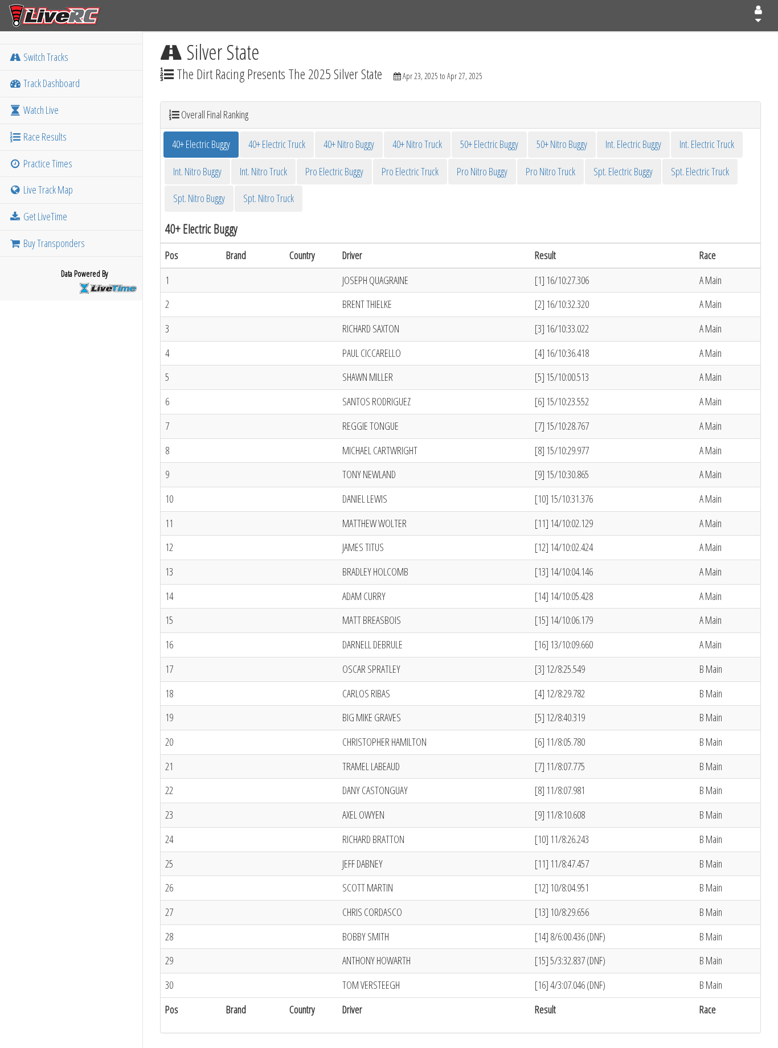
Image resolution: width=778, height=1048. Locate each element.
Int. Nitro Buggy (197, 171)
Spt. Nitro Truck (268, 198)
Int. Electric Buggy (633, 144)
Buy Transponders (53, 243)
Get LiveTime (44, 216)
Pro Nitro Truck (550, 171)
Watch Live (40, 110)
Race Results (44, 136)
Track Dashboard (51, 83)
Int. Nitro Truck (263, 171)
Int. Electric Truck (706, 144)
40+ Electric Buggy (201, 144)
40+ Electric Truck (276, 144)
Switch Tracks (45, 57)
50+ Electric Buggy (489, 144)
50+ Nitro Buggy (562, 144)
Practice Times (47, 163)
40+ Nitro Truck (417, 144)
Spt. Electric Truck (700, 171)
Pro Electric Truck (410, 171)
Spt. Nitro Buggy (199, 198)
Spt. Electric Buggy (623, 171)
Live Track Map (47, 189)
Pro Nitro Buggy (482, 171)
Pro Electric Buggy (334, 171)
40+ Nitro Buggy (349, 144)
